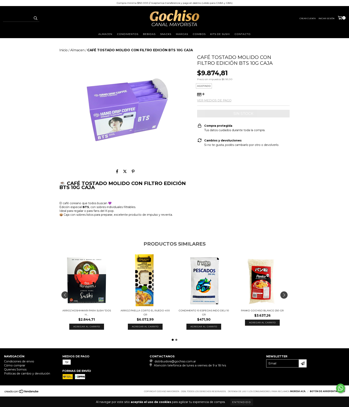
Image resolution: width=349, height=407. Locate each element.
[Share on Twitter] (125, 171)
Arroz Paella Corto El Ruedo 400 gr (145, 312)
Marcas (182, 34)
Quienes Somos (15, 369)
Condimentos (127, 34)
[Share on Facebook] (117, 171)
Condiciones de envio (19, 361)
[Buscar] (35, 18)
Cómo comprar (14, 365)
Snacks (165, 34)
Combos (199, 34)
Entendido (241, 402)
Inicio (63, 50)
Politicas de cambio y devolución (27, 373)
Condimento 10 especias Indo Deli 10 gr (204, 312)
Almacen (105, 34)
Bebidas (149, 34)
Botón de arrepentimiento (327, 391)
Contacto (242, 34)
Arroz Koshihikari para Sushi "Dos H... (86, 312)
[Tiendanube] (21, 392)
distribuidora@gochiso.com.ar (175, 361)
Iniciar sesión (326, 18)
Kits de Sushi (220, 34)
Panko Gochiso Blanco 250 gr (262, 310)
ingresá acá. (298, 391)
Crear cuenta (308, 18)
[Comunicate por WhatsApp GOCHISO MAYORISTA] (340, 388)
